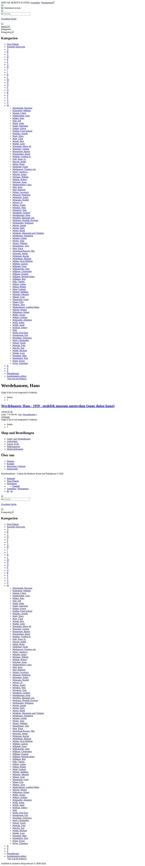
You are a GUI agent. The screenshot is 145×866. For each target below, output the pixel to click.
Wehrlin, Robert (19, 179)
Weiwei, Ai (17, 202)
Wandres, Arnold (20, 133)
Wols (14, 330)
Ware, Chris (17, 138)
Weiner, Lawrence (20, 192)
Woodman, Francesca (22, 338)
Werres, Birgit (18, 230)
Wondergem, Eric (20, 335)
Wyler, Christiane (20, 363)
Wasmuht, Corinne (20, 149)
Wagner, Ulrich (19, 113)
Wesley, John (18, 241)
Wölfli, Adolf (18, 325)
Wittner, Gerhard (19, 317)
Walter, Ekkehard (20, 126)
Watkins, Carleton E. (21, 156)
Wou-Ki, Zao (18, 348)
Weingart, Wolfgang (21, 195)
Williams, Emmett (20, 274)
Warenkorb (12, 483)
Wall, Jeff (16, 121)
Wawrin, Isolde (19, 161)
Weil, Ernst (17, 187)
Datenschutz (12, 469)
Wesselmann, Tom (20, 246)
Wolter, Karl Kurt (20, 332)
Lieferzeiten (12, 441)
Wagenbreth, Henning (22, 108)
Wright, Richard (19, 350)
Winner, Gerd (18, 297)
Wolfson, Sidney (19, 327)
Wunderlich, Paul (20, 358)
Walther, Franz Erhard (22, 131)
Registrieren (47, 2)
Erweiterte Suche (8, 19)
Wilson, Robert (19, 286)
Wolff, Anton (18, 322)
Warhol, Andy (18, 144)
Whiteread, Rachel (20, 256)
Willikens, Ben (19, 279)
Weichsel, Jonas (19, 182)
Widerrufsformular (15, 449)
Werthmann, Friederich (22, 235)
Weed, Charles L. (20, 172)
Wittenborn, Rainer (20, 312)
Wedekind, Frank (20, 167)
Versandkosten (29, 414)
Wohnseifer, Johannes (22, 320)
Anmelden (35, 2)
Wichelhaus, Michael (21, 258)
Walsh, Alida (18, 123)
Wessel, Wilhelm (19, 243)
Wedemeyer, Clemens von (24, 169)
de (8, 491)
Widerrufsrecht (13, 446)
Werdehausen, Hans (21, 215)
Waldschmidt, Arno (21, 115)
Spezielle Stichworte (16, 47)
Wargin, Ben (18, 141)
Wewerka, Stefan (20, 253)
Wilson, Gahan (19, 284)
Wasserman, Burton (21, 151)
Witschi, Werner (19, 309)
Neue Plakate (13, 44)
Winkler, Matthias (20, 292)
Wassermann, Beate (21, 154)
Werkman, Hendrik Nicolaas (25, 220)
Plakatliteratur (13, 373)
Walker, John (18, 118)
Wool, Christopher (20, 340)
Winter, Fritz (18, 302)
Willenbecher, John (20, 269)
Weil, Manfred (18, 189)
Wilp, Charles (18, 281)
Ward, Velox (18, 136)
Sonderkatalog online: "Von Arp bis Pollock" (17, 377)
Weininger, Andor (20, 197)
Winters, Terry (18, 304)
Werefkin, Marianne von (23, 218)
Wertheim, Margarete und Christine (28, 233)
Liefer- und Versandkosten (18, 439)
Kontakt (10, 464)
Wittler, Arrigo (18, 315)
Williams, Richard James (23, 276)
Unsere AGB (13, 444)
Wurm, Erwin (18, 361)
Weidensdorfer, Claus (22, 184)
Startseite (11, 478)
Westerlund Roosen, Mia (23, 251)
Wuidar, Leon (18, 353)
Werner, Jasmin (19, 225)
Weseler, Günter (19, 238)
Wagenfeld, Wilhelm (21, 110)
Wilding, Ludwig (20, 264)
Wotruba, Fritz (18, 345)
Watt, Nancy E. (19, 159)
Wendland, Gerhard (21, 212)
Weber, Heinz (18, 164)
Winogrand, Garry (20, 299)
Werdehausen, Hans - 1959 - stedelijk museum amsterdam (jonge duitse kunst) (58, 406)
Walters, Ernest (19, 128)
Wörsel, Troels (18, 343)
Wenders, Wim (19, 207)
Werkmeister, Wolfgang (22, 223)
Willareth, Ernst (19, 266)
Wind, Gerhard (19, 289)
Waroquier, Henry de (21, 146)
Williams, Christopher (22, 271)
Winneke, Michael (20, 294)
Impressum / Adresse (16, 466)
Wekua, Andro (18, 205)
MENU (4, 27)
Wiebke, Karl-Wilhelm (22, 261)
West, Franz (17, 248)
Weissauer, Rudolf (20, 200)
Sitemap (10, 461)
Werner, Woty (18, 228)
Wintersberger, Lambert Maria (25, 307)
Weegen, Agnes (19, 174)
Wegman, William (20, 177)
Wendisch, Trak (19, 210)
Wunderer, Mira (19, 355)
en (12, 491)
